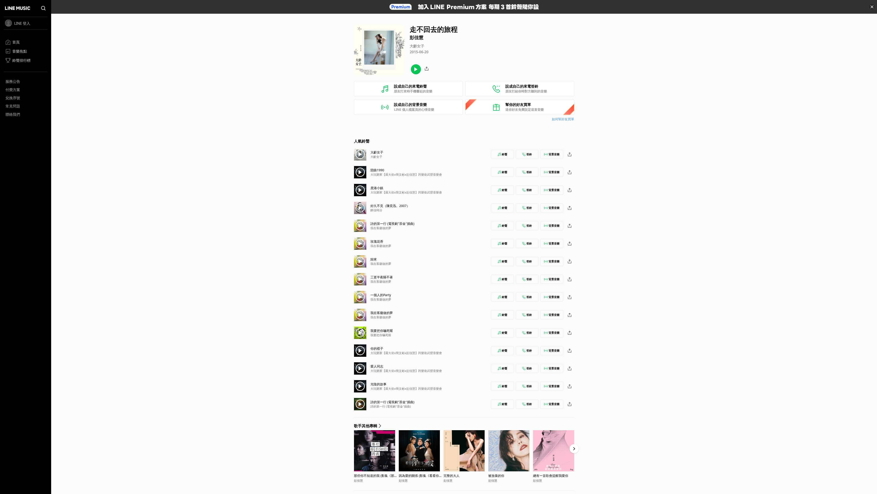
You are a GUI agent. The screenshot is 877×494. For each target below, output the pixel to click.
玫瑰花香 (376, 241)
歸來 (373, 259)
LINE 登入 (22, 23)
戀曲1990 (377, 170)
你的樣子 (376, 348)
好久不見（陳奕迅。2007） (390, 206)
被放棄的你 (496, 476)
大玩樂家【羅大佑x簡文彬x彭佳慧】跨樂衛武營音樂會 (406, 174)
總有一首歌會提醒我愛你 (550, 476)
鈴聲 (504, 154)
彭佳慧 (358, 480)
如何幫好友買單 (563, 119)
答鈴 (529, 154)
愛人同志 (376, 366)
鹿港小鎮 (376, 188)
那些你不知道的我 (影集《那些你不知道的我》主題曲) (375, 476)
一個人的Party (380, 295)
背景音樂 (554, 154)
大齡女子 (376, 152)
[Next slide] (574, 448)
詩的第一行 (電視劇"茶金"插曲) (392, 223)
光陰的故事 (378, 384)
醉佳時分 (376, 210)
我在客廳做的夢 (380, 228)
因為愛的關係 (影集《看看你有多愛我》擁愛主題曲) (420, 476)
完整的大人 (452, 476)
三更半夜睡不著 (381, 277)
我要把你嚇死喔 (381, 330)
